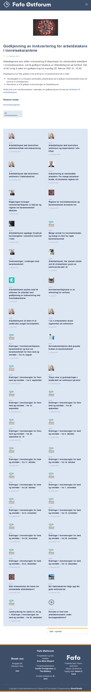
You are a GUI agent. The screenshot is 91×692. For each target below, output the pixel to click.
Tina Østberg (45, 671)
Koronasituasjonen (11, 104)
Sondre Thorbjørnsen (44, 668)
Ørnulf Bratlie (76, 688)
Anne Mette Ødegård (45, 661)
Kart (17, 671)
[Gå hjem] (27, 4)
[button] (86, 4)
